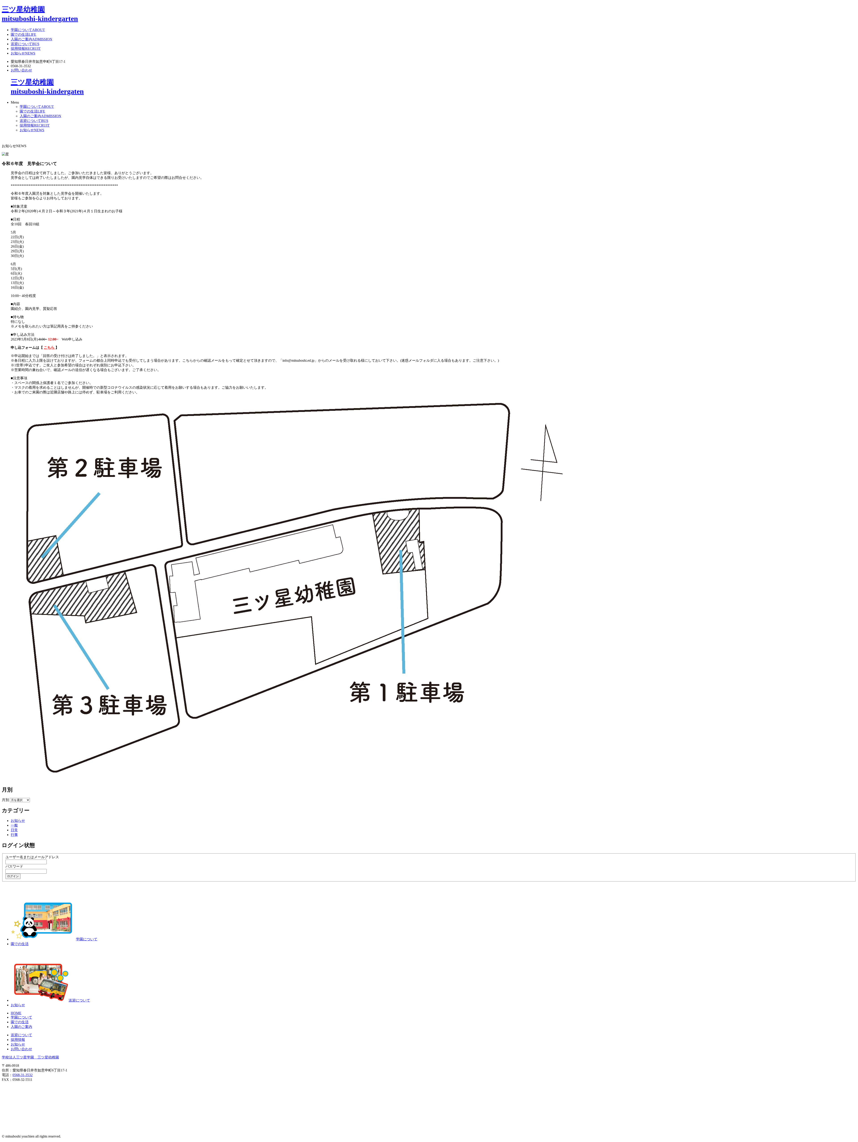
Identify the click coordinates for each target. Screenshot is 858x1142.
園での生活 (23, 34)
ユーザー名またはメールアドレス (32, 857)
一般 (14, 825)
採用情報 (26, 48)
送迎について (25, 44)
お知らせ (23, 53)
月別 (5, 800)
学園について (28, 30)
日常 (14, 830)
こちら (49, 347)
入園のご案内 (31, 39)
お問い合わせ (21, 70)
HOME (16, 1013)
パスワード (14, 866)
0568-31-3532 (23, 1075)
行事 (14, 835)
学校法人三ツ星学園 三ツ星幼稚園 (30, 1057)
